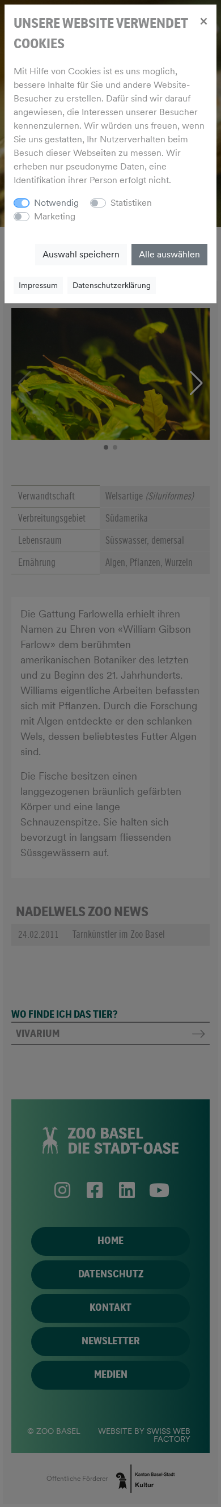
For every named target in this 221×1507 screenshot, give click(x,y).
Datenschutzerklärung (112, 285)
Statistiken (131, 202)
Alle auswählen (169, 254)
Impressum (38, 285)
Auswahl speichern (81, 254)
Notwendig (56, 202)
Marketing (54, 216)
